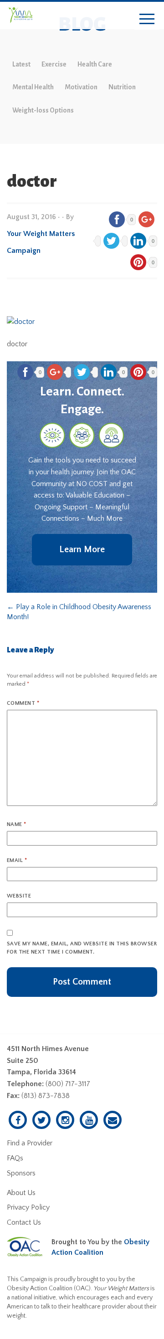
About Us (21, 1193)
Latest (21, 64)
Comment (23, 703)
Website (19, 896)
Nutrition (122, 87)
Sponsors (21, 1173)
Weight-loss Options (43, 110)
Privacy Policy (28, 1207)
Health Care (94, 64)
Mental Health (33, 87)
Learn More (82, 549)
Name (16, 824)
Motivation (81, 87)
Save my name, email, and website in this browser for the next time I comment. (82, 948)
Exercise (54, 64)
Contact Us (24, 1222)
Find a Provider (29, 1143)
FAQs (15, 1158)
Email (17, 860)
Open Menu (146, 19)
